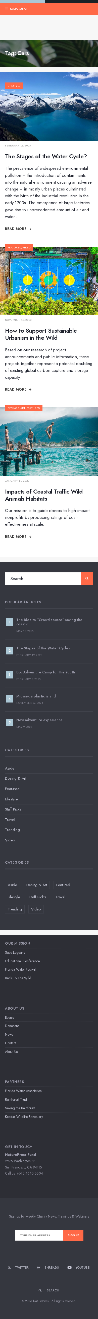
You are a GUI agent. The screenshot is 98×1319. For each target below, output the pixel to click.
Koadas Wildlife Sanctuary (24, 1116)
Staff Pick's (13, 809)
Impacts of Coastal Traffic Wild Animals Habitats (44, 495)
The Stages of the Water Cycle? (46, 156)
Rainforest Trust (16, 1099)
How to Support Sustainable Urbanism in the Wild (41, 334)
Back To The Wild (18, 978)
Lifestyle (14, 85)
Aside (10, 768)
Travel (10, 819)
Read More (16, 228)
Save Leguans (15, 952)
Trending (12, 830)
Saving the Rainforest (20, 1108)
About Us (11, 1051)
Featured (14, 247)
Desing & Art (16, 408)
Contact (10, 1043)
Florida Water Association (23, 1090)
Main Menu (18, 9)
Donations (12, 1025)
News (9, 1034)
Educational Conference (22, 961)
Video (26, 247)
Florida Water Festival (20, 969)
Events (9, 1017)
